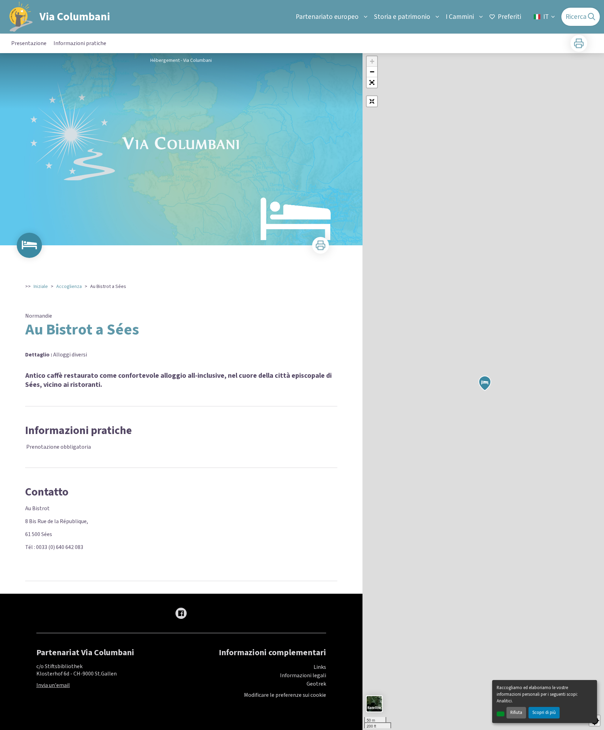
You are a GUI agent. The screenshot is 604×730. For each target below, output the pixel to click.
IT (546, 17)
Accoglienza (69, 286)
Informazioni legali (303, 675)
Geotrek (316, 684)
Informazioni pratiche (79, 43)
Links (320, 667)
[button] (372, 82)
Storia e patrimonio (402, 17)
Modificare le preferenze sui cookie (285, 695)
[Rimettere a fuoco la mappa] (372, 101)
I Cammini (460, 17)
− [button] (372, 71)
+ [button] (372, 61)
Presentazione (28, 43)
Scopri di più (544, 712)
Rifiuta (516, 712)
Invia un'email (53, 685)
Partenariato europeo (327, 17)
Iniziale (41, 286)
